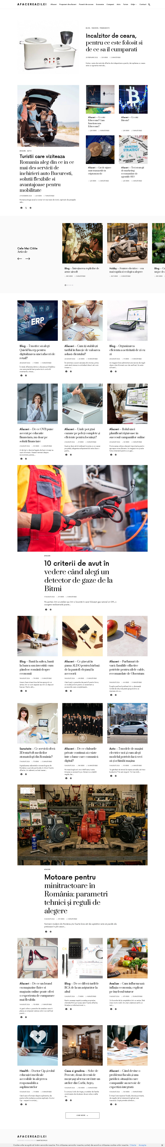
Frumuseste (105, 28)
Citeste (133, 1145)
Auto (29, 151)
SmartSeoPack (41, 1140)
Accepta (142, 1145)
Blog (88, 28)
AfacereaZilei (32, 4)
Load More (81, 1115)
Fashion (95, 28)
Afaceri (23, 151)
